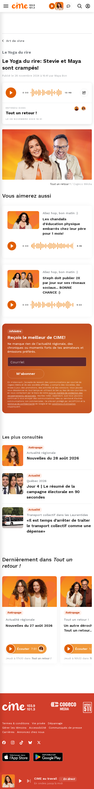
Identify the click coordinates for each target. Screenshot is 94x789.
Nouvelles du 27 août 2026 (29, 625)
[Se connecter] (88, 6)
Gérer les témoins (14, 727)
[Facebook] (4, 742)
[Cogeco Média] (63, 709)
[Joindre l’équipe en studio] (68, 6)
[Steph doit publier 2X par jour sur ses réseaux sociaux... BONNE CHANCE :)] (23, 279)
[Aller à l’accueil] (23, 7)
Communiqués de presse (65, 727)
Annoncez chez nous (30, 732)
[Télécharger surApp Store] (16, 757)
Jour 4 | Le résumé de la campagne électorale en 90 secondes (53, 491)
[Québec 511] (87, 712)
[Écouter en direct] (52, 6)
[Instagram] (12, 742)
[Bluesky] (30, 742)
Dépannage (55, 723)
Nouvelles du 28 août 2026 (53, 458)
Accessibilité (37, 727)
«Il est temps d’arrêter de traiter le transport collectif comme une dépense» (59, 525)
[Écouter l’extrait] (11, 92)
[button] (20, 781)
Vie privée (38, 723)
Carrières (8, 732)
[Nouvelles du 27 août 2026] (29, 591)
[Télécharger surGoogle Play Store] (48, 757)
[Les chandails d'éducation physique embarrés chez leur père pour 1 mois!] (23, 220)
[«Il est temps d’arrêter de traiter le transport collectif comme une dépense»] (12, 517)
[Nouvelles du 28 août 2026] (12, 455)
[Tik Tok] (21, 742)
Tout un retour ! (21, 113)
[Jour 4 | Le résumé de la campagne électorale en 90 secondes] (12, 483)
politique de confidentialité (21, 404)
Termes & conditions (15, 723)
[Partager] (84, 93)
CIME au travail (45, 778)
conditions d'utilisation (64, 404)
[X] (39, 742)
